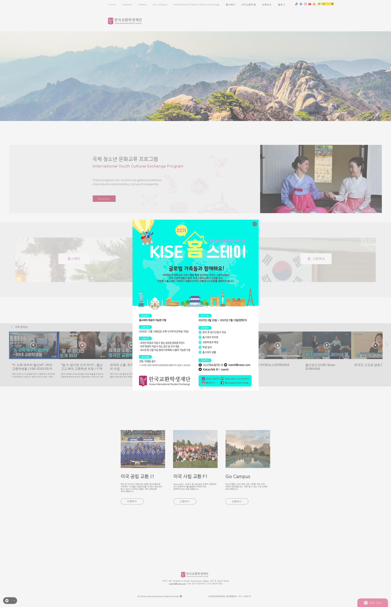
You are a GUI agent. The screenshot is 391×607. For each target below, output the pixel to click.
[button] (254, 224)
